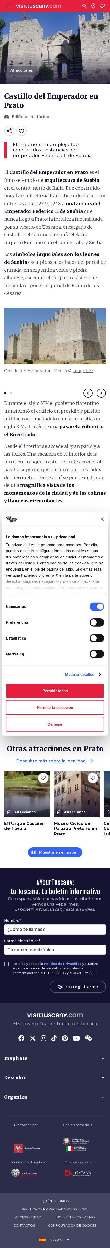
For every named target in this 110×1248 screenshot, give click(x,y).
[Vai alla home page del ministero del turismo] (77, 1149)
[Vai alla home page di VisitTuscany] (38, 6)
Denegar (55, 724)
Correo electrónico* (22, 941)
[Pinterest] (65, 1039)
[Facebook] (21, 1039)
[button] (55, 1058)
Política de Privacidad (63, 964)
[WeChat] (88, 1039)
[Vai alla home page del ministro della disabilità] (77, 1141)
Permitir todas (55, 690)
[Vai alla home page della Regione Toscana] (27, 1148)
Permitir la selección (55, 707)
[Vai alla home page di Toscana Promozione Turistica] (80, 1173)
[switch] (97, 622)
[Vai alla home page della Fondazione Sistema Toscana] (29, 1173)
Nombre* (12, 920)
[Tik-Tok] (54, 1039)
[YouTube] (76, 1039)
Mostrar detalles (79, 674)
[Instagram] (43, 1039)
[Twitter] (33, 1039)
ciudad (59, 493)
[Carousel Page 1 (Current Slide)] (5, 393)
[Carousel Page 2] (11, 393)
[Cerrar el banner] (102, 519)
